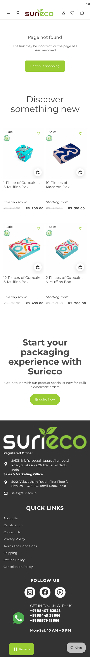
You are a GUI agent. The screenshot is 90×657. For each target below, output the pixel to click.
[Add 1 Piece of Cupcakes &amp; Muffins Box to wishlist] (38, 133)
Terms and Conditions (20, 546)
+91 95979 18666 (44, 620)
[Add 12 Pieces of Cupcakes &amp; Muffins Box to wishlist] (38, 228)
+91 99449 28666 (45, 615)
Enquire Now (45, 399)
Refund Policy (14, 560)
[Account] (63, 13)
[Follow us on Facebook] (45, 592)
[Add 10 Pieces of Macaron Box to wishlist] (80, 133)
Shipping (10, 553)
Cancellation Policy (18, 567)
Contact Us (12, 532)
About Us (10, 518)
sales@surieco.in (23, 493)
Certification (12, 525)
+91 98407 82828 (45, 611)
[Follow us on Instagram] (29, 592)
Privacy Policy (14, 539)
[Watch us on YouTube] (60, 592)
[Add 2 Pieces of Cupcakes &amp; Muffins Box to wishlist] (80, 228)
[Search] (18, 13)
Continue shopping (45, 66)
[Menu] (8, 13)
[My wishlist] (72, 12)
